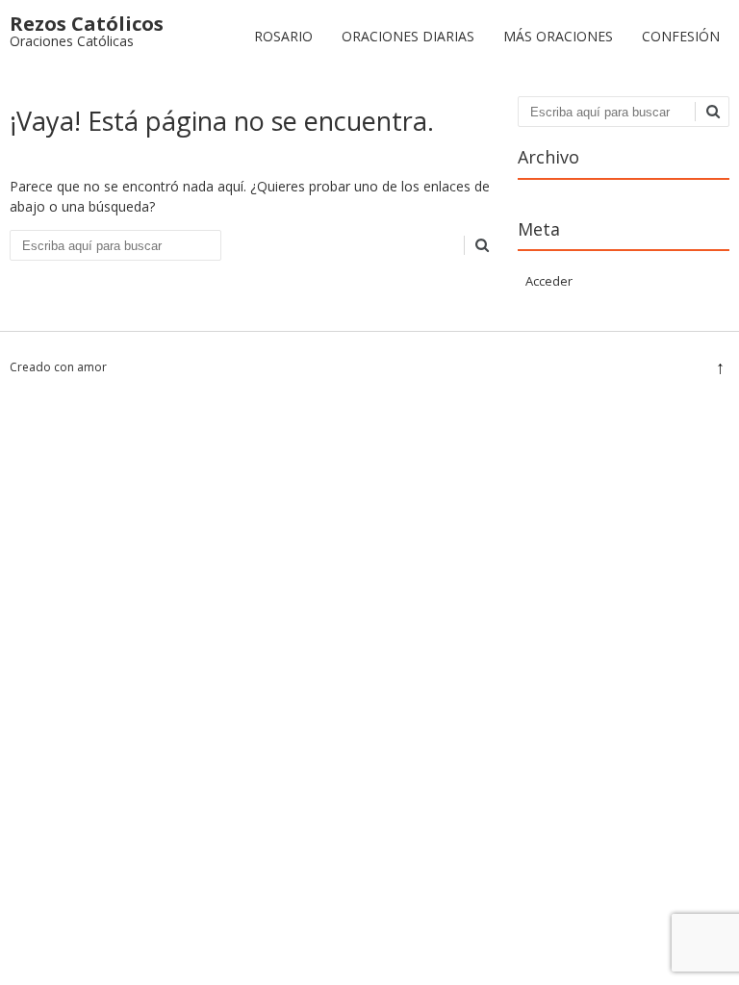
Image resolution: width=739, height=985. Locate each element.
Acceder (549, 281)
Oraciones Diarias (408, 36)
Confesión (681, 36)
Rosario (283, 36)
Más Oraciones (558, 36)
